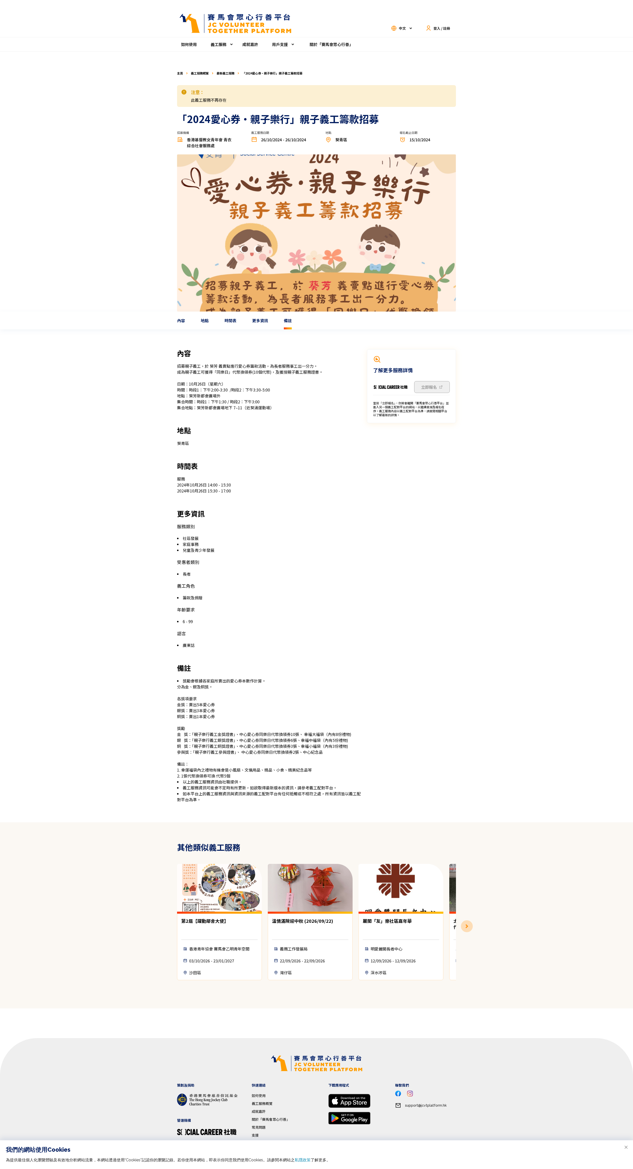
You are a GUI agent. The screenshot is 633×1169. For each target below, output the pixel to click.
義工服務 (218, 44)
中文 (402, 28)
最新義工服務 (225, 73)
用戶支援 (280, 44)
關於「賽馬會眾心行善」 (331, 44)
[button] (456, 926)
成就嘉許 (250, 44)
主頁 (180, 73)
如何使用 (189, 44)
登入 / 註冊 (441, 28)
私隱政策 (303, 1160)
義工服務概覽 (200, 73)
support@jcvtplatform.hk (426, 1105)
